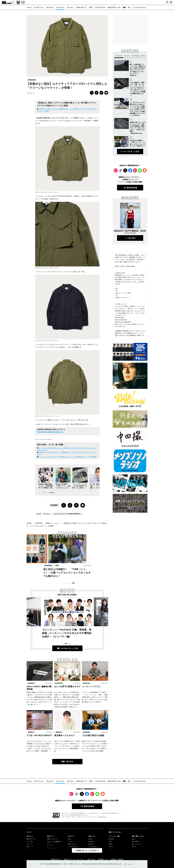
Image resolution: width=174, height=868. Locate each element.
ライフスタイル (100, 7)
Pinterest (135, 170)
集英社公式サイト (56, 859)
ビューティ (70, 7)
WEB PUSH (144, 170)
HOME (29, 523)
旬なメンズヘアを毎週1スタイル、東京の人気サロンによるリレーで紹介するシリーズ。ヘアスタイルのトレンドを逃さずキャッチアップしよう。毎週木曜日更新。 (67, 746)
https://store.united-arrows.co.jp (50, 432)
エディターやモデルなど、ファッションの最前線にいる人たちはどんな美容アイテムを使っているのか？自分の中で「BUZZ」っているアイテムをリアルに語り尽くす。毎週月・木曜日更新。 (39, 746)
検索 (166, 2)
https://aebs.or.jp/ (102, 816)
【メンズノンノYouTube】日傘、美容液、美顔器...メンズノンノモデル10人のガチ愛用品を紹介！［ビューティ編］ (67, 633)
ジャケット (47, 514)
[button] (46, 492)
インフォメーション (139, 7)
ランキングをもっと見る (130, 151)
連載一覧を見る (67, 761)
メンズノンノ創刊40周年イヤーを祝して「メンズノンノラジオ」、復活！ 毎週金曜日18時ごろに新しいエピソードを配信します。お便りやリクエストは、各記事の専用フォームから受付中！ (95, 697)
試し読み (132, 238)
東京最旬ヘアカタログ (64, 735)
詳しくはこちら (129, 864)
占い (129, 7)
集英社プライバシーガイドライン (74, 859)
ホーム (29, 7)
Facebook (130, 170)
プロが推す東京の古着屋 (93, 735)
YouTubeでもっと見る (69, 648)
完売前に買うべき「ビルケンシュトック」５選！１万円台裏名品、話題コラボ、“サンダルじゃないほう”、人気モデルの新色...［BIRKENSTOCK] (137, 128)
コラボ (39, 514)
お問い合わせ (91, 859)
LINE (106, 93)
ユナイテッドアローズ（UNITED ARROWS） (67, 514)
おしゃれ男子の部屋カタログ (67, 686)
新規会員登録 (132, 188)
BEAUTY (48, 566)
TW (92, 93)
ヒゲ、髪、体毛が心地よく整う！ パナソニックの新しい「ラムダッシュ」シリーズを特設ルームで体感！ (97, 487)
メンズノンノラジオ (91, 686)
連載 (124, 7)
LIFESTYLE (59, 683)
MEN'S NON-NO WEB (7, 2)
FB (96, 93)
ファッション (60, 7)
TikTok (120, 170)
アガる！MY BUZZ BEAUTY (39, 735)
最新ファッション (52, 523)
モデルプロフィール (114, 7)
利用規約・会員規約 (116, 859)
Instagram (115, 170)
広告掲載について (103, 859)
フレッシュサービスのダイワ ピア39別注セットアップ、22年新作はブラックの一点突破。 (67, 457)
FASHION (32, 80)
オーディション (39, 7)
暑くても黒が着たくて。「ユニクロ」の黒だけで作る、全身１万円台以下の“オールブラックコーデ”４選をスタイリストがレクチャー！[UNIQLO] (137, 70)
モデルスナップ (81, 7)
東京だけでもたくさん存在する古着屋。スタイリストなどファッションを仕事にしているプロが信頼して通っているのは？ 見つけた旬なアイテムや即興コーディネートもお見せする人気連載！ (94, 746)
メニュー (171, 2)
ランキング (49, 7)
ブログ (91, 7)
